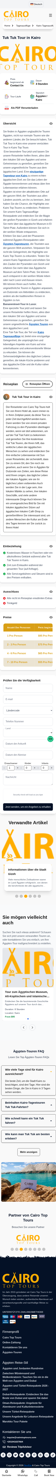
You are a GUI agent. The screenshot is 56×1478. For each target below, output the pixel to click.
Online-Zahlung (11, 1342)
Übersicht (9, 123)
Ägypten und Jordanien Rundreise (22, 1368)
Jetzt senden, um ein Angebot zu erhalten (28, 807)
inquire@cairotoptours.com (21, 1437)
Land (8, 728)
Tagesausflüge (23, 25)
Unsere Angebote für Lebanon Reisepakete (28, 1416)
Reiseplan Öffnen (40, 384)
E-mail (9, 699)
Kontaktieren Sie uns (14, 1347)
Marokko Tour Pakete (15, 1421)
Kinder (28, 763)
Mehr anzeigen (28, 1152)
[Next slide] (32, 1027)
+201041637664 (15, 1441)
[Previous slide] (24, 1027)
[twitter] (15, 1455)
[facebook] (3, 1455)
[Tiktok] (52, 1455)
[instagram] (9, 1455)
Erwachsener (11, 763)
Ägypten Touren (38, 324)
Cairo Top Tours (11, 1337)
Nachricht (11, 777)
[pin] (34, 1455)
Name (9, 688)
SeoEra (28, 1465)
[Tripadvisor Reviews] (50, 739)
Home (7, 25)
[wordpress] (40, 1455)
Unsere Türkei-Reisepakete (18, 1411)
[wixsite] (46, 1455)
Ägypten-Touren (12, 1352)
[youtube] (21, 1455)
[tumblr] (28, 1455)
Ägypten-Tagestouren (16, 244)
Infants (45, 763)
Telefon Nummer (15, 721)
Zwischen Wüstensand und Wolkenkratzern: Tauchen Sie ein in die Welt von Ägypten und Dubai (25, 1377)
